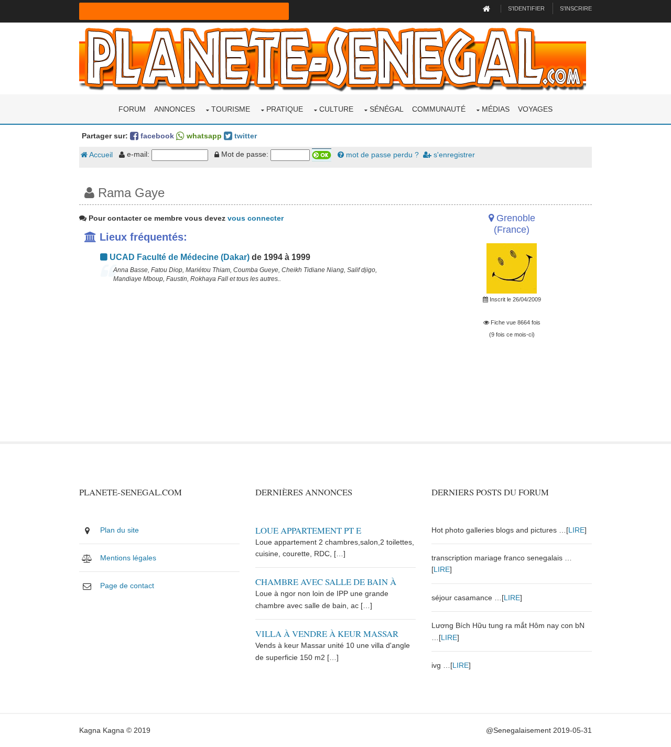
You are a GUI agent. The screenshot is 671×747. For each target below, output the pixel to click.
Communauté (439, 109)
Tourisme (230, 109)
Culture (336, 109)
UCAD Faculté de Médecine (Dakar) (178, 257)
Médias (496, 109)
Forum (132, 109)
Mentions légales (128, 558)
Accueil (100, 154)
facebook (156, 136)
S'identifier (526, 8)
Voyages (535, 109)
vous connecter (256, 218)
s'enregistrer (453, 154)
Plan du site (119, 530)
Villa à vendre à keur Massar (326, 633)
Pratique (284, 109)
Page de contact (127, 585)
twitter (244, 136)
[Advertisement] (247, 368)
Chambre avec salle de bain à (325, 582)
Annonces (174, 109)
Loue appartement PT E (308, 530)
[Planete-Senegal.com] (332, 57)
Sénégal (387, 109)
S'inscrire (576, 8)
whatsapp (203, 136)
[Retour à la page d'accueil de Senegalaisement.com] (488, 8)
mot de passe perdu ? (381, 154)
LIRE (576, 530)
